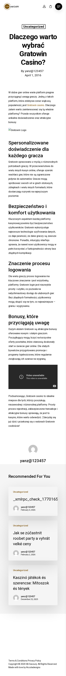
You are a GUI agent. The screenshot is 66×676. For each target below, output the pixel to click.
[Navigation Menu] (58, 6)
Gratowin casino (35, 105)
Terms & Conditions (17, 660)
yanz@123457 (34, 71)
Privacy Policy (34, 660)
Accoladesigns (33, 667)
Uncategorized (33, 26)
